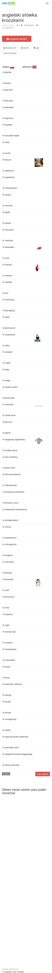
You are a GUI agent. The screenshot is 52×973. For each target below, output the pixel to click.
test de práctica (10, 53)
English (6, 774)
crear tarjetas (42, 774)
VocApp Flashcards (10, 969)
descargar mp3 (10, 48)
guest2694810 (8, 27)
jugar (37, 48)
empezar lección (18, 38)
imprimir (26, 48)
